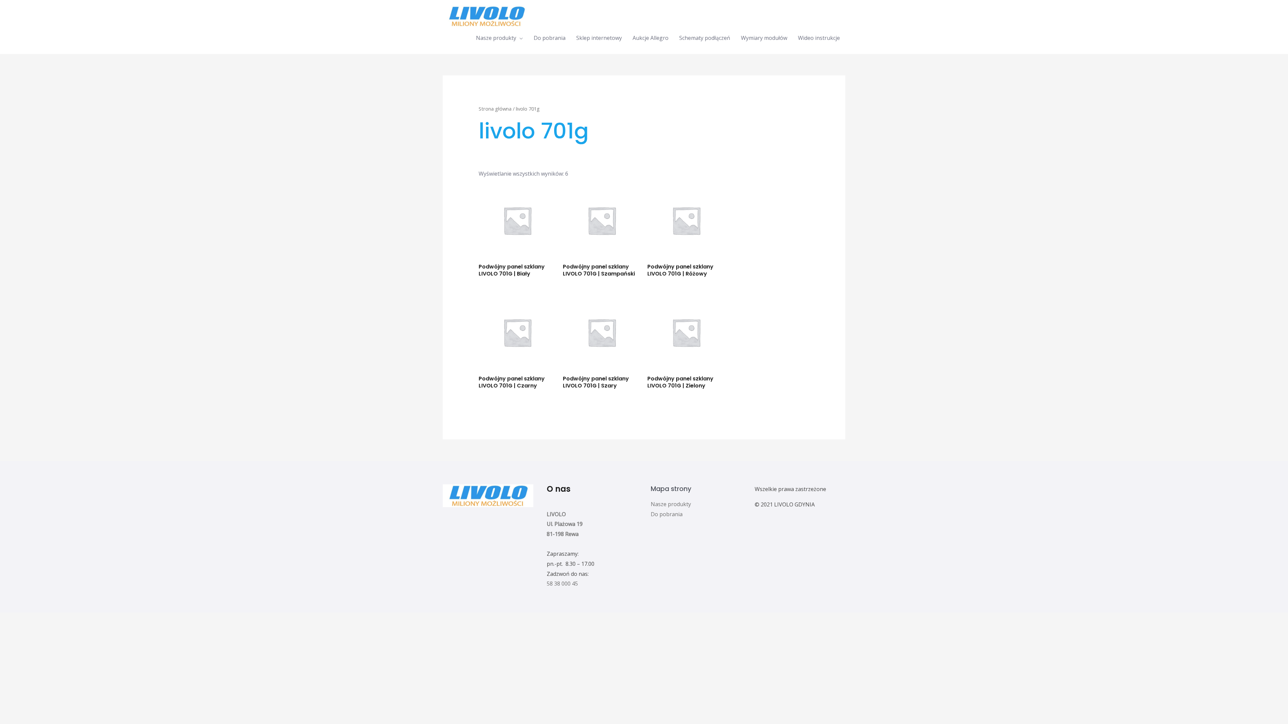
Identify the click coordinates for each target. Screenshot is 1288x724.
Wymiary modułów (764, 38)
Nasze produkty (496, 38)
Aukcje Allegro (650, 38)
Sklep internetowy (599, 38)
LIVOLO (556, 514)
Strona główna (495, 108)
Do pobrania (550, 38)
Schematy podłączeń (704, 38)
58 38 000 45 (562, 583)
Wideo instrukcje (819, 38)
